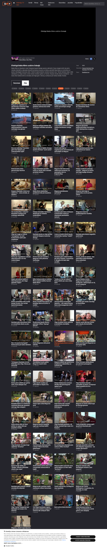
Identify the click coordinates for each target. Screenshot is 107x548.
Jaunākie (70, 3)
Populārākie (78, 3)
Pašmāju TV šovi (20, 4)
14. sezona (14, 88)
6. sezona (67, 88)
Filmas (36, 3)
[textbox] (94, 3)
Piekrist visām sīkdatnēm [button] (83, 536)
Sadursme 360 (51, 4)
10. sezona (41, 88)
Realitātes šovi (85, 72)
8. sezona (54, 88)
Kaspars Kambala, (86, 68)
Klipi (25, 83)
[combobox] (94, 3)
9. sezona (48, 88)
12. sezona (28, 88)
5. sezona (73, 88)
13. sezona (21, 88)
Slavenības (62, 3)
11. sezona (34, 88)
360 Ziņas (42, 4)
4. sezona (79, 88)
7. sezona (61, 88)
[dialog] (53, 538)
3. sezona (86, 88)
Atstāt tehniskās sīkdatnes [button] (82, 540)
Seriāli (30, 3)
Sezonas (16, 83)
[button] (36, 543)
